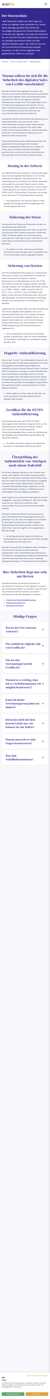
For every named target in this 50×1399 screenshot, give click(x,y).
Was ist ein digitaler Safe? (19, 62)
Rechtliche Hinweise (14, 605)
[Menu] (45, 4)
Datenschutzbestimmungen (37, 1375)
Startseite (5, 62)
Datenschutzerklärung (15, 603)
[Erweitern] (43, 629)
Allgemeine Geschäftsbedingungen (21, 600)
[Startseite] (8, 4)
